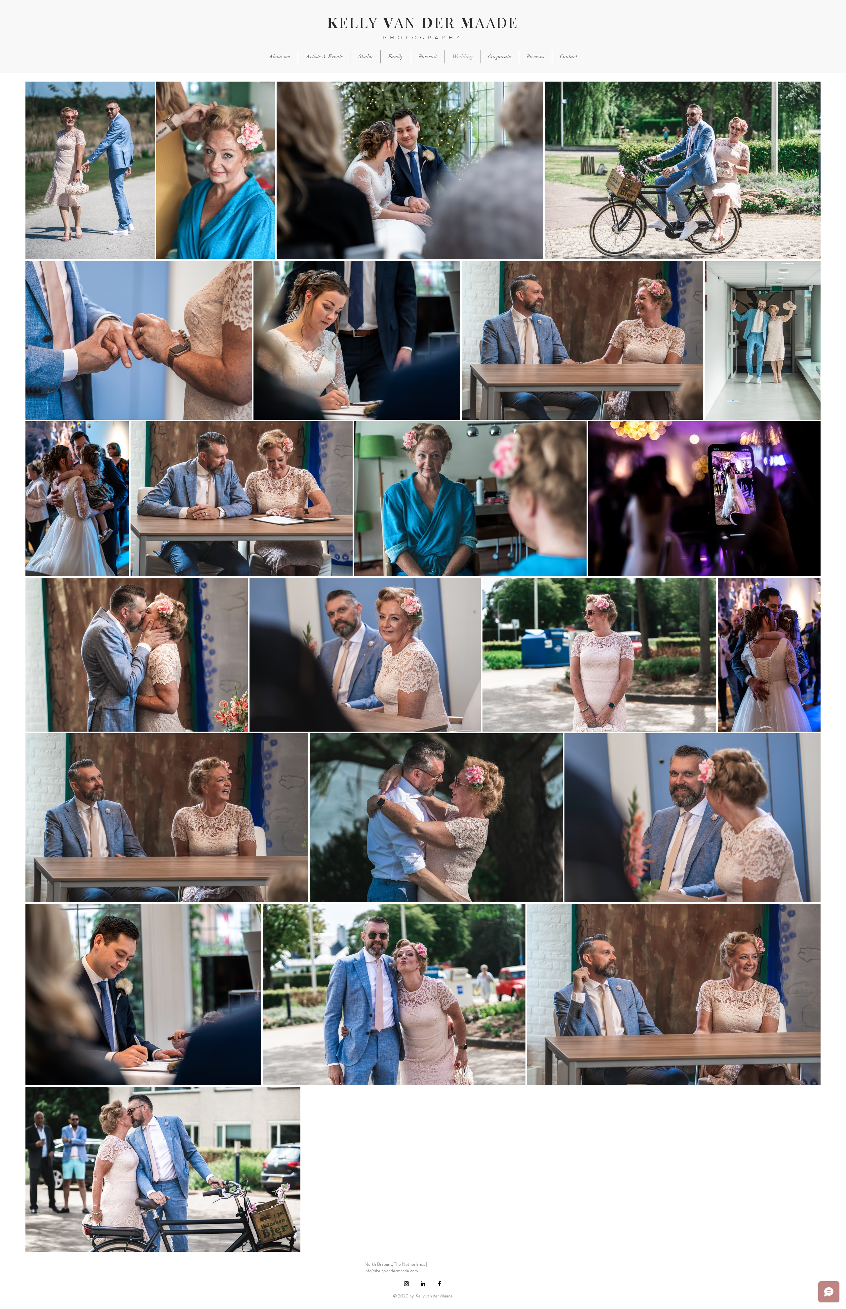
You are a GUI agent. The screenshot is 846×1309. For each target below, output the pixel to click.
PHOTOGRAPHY (423, 37)
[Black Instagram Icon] (406, 1283)
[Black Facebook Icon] (439, 1283)
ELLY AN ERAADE (423, 22)
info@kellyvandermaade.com (391, 1270)
